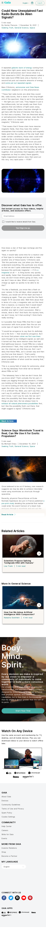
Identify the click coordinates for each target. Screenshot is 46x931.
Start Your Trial (23, 711)
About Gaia (6, 797)
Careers (5, 830)
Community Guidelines (11, 805)
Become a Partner (9, 856)
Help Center (7, 826)
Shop (4, 852)
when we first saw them (30, 336)
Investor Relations (9, 848)
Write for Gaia (7, 834)
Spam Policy (7, 813)
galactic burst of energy (22, 68)
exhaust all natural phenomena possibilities (20, 403)
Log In (40, 3)
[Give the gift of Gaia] (32, 3)
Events (4, 838)
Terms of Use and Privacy (13, 809)
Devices (5, 801)
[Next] (39, 553)
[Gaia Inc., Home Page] (7, 2)
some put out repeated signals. (18, 83)
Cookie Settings (8, 817)
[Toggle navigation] (2, 2)
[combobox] (14, 867)
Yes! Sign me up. (23, 228)
